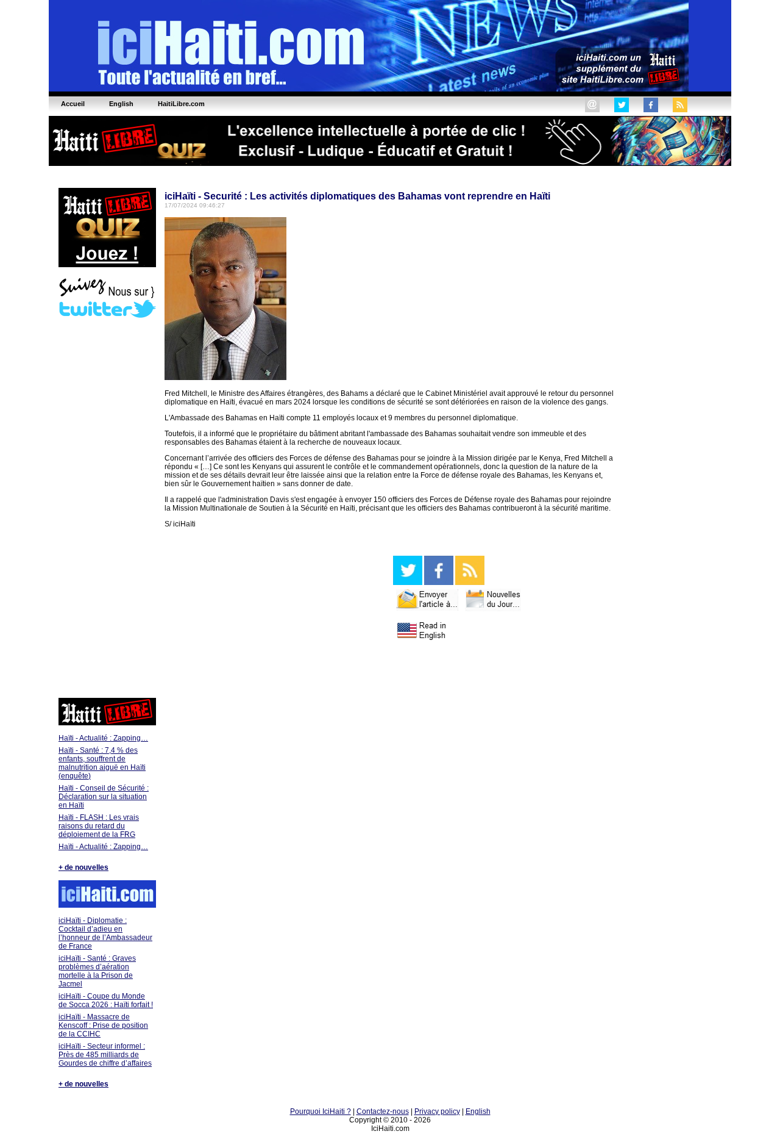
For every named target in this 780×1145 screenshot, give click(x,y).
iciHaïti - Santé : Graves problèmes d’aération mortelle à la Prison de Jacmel (97, 971)
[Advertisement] (106, 509)
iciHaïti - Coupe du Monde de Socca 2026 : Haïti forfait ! (105, 1000)
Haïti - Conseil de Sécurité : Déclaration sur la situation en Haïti (103, 796)
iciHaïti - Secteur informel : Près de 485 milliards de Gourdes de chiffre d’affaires (105, 1055)
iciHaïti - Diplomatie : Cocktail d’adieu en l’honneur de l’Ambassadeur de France (105, 933)
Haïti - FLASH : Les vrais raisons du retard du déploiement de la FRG (98, 826)
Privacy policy (437, 1111)
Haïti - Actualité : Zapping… (103, 738)
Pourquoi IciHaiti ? (320, 1111)
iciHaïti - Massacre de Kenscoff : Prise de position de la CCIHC (103, 1025)
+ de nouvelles (83, 867)
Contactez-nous (382, 1111)
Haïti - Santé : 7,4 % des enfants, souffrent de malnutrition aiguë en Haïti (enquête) (102, 763)
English (478, 1111)
